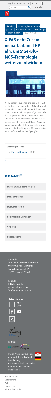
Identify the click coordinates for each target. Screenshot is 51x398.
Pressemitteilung (19, 152)
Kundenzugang (14, 236)
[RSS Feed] (12, 319)
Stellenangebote (15, 196)
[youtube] (19, 311)
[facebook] (12, 311)
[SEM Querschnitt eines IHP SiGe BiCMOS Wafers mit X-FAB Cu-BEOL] (25, 97)
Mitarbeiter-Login (13, 389)
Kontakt (38, 7)
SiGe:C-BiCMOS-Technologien (21, 186)
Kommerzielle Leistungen (19, 216)
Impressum (10, 386)
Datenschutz (10, 379)
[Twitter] (19, 304)
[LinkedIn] (12, 304)
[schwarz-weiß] (42, 3)
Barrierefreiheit (12, 376)
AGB (7, 382)
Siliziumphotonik (15, 206)
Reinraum (11, 226)
